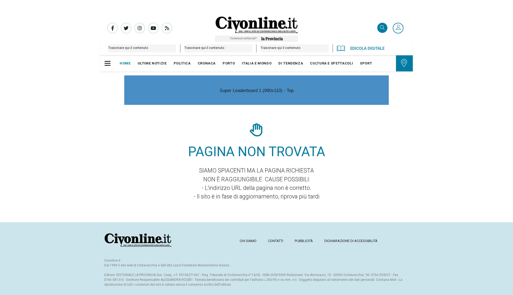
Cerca (382, 28)
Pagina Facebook (112, 28)
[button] (398, 28)
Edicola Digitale (367, 48)
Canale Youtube (153, 28)
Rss (167, 28)
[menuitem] (125, 63)
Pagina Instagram (139, 28)
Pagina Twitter (126, 28)
